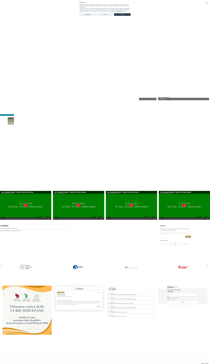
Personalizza (87, 14)
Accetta (122, 14)
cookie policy (118, 11)
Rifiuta (105, 14)
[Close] (207, 3)
